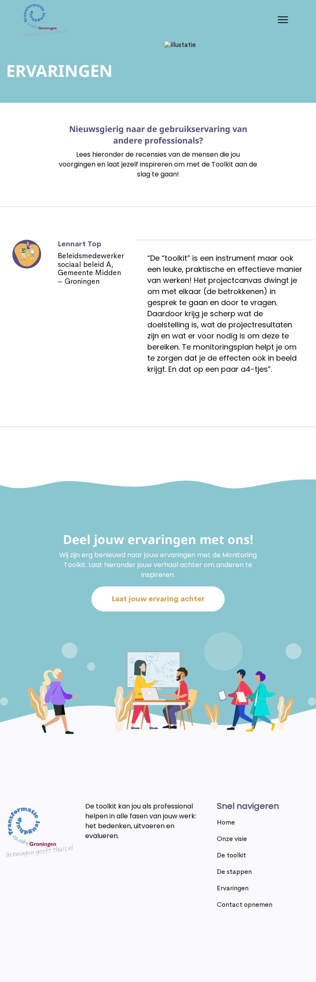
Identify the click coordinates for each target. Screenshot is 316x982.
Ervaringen (233, 888)
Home (226, 822)
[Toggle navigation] (282, 20)
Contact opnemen (244, 904)
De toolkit (231, 855)
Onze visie (232, 838)
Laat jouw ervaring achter (158, 598)
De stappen (234, 871)
